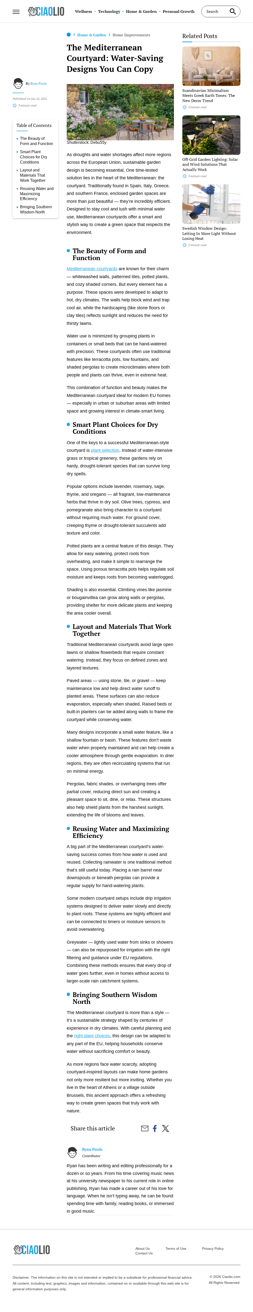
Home (69, 34)
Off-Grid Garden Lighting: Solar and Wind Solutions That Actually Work (210, 164)
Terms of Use (176, 1248)
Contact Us (144, 1253)
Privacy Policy (213, 1248)
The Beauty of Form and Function (36, 141)
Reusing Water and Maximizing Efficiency (37, 194)
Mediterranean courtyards (92, 268)
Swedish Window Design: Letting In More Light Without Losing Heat (209, 233)
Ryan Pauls (38, 83)
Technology (109, 11)
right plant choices (92, 1035)
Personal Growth (178, 11)
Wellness (83, 11)
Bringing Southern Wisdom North (36, 209)
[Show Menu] (16, 11)
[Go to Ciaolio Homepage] (45, 11)
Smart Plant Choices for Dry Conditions (33, 157)
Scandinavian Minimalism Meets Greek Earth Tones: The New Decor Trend (208, 96)
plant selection (105, 450)
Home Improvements (131, 35)
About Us (142, 1248)
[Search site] (233, 11)
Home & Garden (141, 11)
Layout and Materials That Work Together (32, 175)
